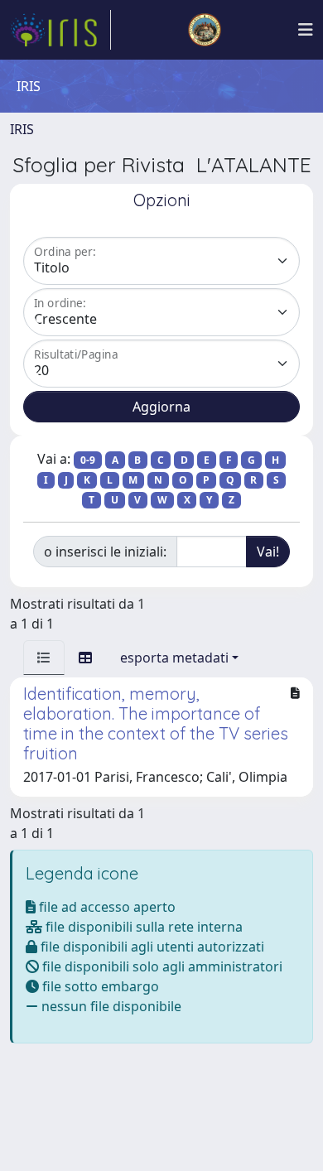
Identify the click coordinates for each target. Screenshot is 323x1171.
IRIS (22, 129)
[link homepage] (60, 30)
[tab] (44, 657)
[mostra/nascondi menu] (305, 30)
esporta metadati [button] (174, 657)
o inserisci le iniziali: (105, 551)
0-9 (87, 460)
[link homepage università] (204, 30)
